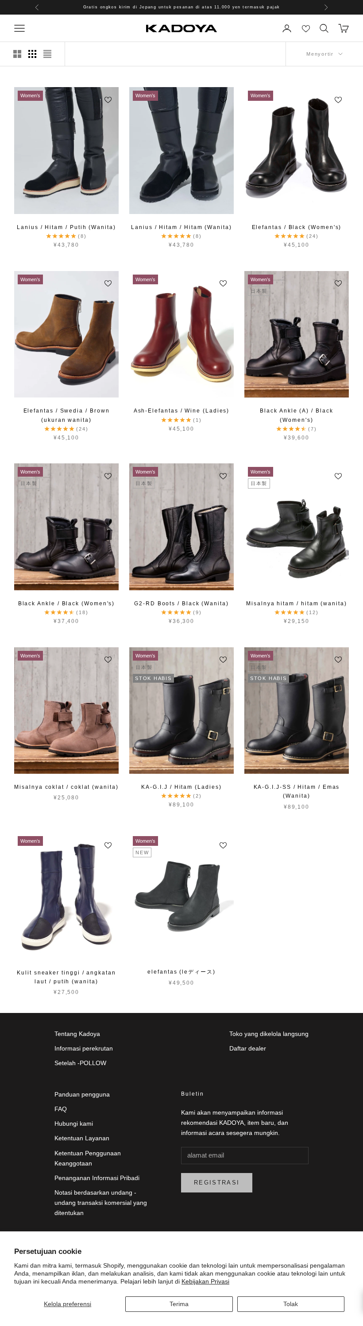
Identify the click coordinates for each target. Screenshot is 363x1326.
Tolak (290, 1303)
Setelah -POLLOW (80, 1062)
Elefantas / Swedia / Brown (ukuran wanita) (66, 415)
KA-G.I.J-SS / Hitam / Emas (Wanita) (297, 791)
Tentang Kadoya (77, 1033)
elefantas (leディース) (181, 972)
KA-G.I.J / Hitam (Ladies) (181, 787)
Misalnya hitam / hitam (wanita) (296, 603)
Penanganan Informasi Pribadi (96, 1177)
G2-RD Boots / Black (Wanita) (181, 603)
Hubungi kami (73, 1123)
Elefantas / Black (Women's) (297, 227)
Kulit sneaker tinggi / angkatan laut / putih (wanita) (66, 977)
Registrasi (216, 1182)
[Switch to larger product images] (17, 54)
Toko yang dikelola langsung (269, 1033)
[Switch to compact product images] (47, 54)
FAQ (60, 1108)
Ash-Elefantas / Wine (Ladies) (182, 411)
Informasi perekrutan (83, 1048)
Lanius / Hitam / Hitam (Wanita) (181, 227)
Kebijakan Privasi (205, 1281)
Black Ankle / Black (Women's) (66, 603)
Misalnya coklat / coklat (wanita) (66, 787)
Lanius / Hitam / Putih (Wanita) (66, 227)
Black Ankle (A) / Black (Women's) (296, 415)
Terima (179, 1303)
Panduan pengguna (82, 1094)
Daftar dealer (247, 1048)
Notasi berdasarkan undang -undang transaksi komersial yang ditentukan (100, 1202)
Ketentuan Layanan (81, 1138)
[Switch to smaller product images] (32, 54)
